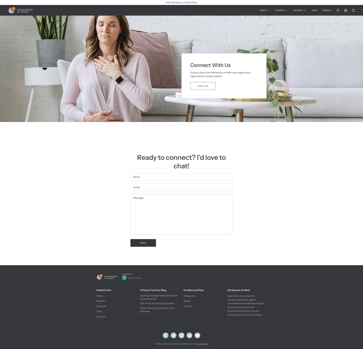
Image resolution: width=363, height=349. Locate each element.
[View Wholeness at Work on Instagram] (181, 335)
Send (143, 243)
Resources (189, 295)
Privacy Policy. (202, 344)
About (263, 10)
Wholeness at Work (170, 344)
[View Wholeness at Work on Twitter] (173, 335)
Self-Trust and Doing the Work (157, 303)
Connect (327, 10)
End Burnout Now (194, 290)
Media (187, 301)
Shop (314, 10)
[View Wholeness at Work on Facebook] (165, 335)
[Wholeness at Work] (21, 10)
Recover (280, 10)
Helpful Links (103, 290)
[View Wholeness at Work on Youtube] (197, 335)
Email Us (203, 86)
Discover (298, 10)
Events (187, 306)
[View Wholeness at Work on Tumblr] (189, 335)
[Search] (338, 10)
